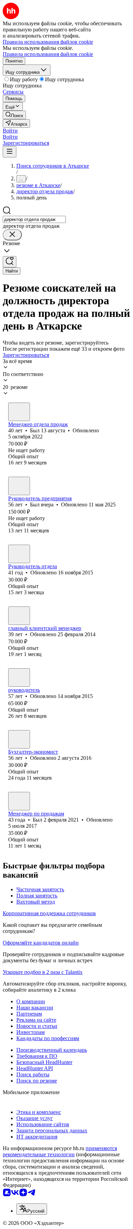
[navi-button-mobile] (9, 151)
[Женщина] (19, 615)
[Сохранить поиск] (9, 261)
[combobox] (34, 219)
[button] (10, 131)
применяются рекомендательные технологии (60, 1151)
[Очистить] (12, 234)
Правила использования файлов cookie (48, 54)
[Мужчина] (19, 412)
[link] (14, 115)
